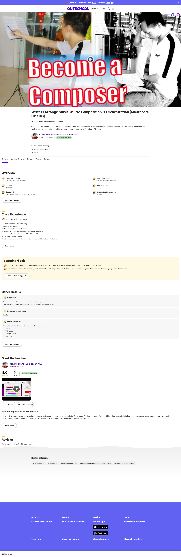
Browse (93, 9)
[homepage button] (78, 8)
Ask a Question (27, 404)
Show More (9, 246)
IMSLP (7, 328)
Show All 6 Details (12, 200)
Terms (108, 3)
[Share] (173, 15)
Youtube (8, 336)
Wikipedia (9, 331)
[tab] (5, 159)
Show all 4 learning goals (17, 276)
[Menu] (112, 8)
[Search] (108, 8)
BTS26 (94, 3)
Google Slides (10, 334)
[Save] (178, 15)
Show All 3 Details (12, 344)
